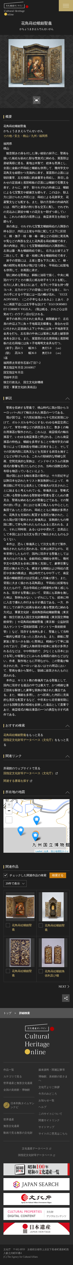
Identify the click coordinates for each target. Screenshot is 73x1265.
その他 (7, 135)
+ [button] (9, 804)
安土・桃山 (21, 135)
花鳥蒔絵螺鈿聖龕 (14, 735)
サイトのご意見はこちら (53, 1133)
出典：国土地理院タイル (56, 851)
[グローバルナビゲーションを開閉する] (66, 5)
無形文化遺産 (11, 1126)
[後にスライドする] (64, 986)
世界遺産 (8, 1119)
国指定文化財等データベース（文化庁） (29, 739)
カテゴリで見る (12, 1076)
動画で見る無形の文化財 (17, 1132)
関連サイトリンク (49, 1120)
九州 (34, 135)
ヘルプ (42, 1106)
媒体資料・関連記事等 (52, 1069)
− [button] (9, 810)
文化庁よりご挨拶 (49, 1087)
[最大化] (9, 820)
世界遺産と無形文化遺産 (17, 1083)
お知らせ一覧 (46, 1100)
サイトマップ (46, 1127)
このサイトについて (50, 1113)
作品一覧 (8, 1069)
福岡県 (43, 135)
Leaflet (38, 851)
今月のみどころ (48, 1093)
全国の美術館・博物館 (16, 1089)
